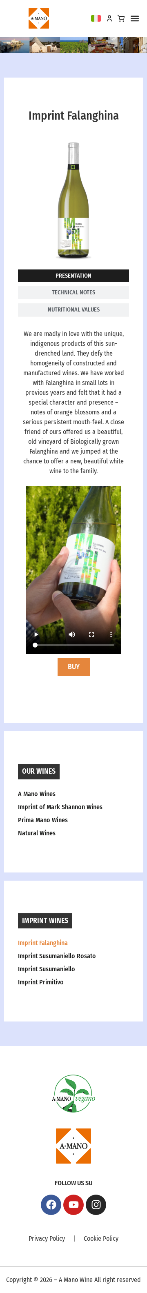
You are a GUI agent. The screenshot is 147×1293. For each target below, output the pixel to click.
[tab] (73, 276)
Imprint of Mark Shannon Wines (60, 807)
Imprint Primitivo (41, 982)
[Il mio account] (109, 18)
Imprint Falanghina (43, 943)
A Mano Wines (37, 794)
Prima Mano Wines (43, 820)
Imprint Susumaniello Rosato (57, 956)
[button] (134, 18)
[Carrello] (121, 18)
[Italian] (96, 18)
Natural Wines (37, 833)
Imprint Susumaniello (46, 969)
